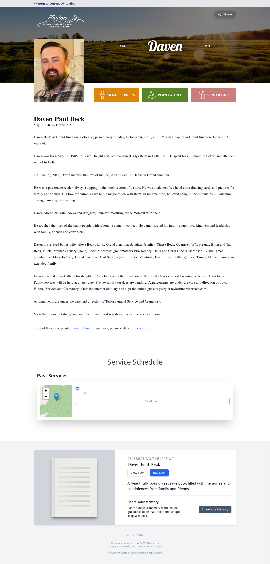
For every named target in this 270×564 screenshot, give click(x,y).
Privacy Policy (123, 546)
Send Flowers (152, 401)
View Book (137, 472)
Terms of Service (146, 546)
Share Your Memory (215, 509)
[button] (56, 397)
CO (85, 393)
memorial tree (82, 328)
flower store (141, 328)
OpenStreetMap (139, 553)
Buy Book (159, 472)
